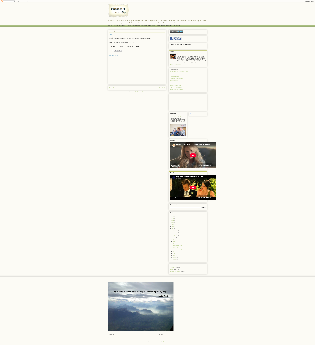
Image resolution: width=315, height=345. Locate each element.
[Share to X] (118, 51)
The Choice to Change (177, 249)
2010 (172, 228)
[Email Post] (112, 50)
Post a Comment (115, 58)
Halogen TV (172, 83)
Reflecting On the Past (175, 271)
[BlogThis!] (117, 51)
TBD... (173, 243)
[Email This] (115, 51)
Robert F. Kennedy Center (176, 85)
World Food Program (174, 74)
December (175, 230)
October (174, 234)
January (174, 259)
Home (137, 87)
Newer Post (112, 87)
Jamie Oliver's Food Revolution (177, 78)
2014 (172, 220)
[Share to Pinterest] (121, 51)
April (174, 253)
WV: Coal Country (174, 80)
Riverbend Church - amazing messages (179, 71)
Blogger (165, 341)
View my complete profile (175, 64)
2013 (172, 222)
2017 (172, 217)
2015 (172, 218)
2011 (172, 226)
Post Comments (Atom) (140, 91)
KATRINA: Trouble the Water (176, 87)
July (174, 239)
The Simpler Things (175, 116)
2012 (172, 224)
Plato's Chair (173, 267)
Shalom (171, 269)
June (174, 241)
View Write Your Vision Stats (114, 338)
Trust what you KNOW (177, 245)
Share (171, 47)
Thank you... (175, 247)
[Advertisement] (137, 72)
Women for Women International (177, 89)
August (174, 237)
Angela (180, 54)
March (174, 255)
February (175, 257)
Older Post (162, 87)
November (175, 232)
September (175, 235)
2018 (172, 215)
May (174, 251)
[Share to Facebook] (120, 51)
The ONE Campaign (174, 76)
